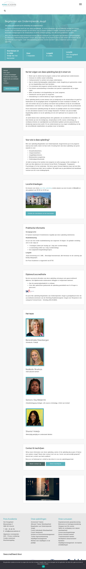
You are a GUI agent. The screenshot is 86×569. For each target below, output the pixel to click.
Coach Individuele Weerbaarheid (41, 530)
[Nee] (84, 564)
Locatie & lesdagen (9, 74)
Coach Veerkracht (37, 532)
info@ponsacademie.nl (12, 531)
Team (5, 81)
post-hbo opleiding (46, 188)
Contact (6, 83)
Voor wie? (6, 72)
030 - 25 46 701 (10, 529)
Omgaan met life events (66, 526)
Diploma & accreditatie (10, 79)
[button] (11, 89)
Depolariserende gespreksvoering (69, 522)
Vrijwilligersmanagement (39, 538)
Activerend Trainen (37, 522)
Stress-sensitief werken (66, 534)
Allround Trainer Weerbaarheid (41, 524)
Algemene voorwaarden (11, 534)
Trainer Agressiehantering (39, 536)
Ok (43, 566)
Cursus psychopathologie (66, 532)
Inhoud (5, 70)
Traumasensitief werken (66, 536)
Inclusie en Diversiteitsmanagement (42, 534)
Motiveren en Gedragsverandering (69, 524)
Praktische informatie (10, 77)
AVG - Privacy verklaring (11, 536)
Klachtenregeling (8, 540)
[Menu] (80, 4)
